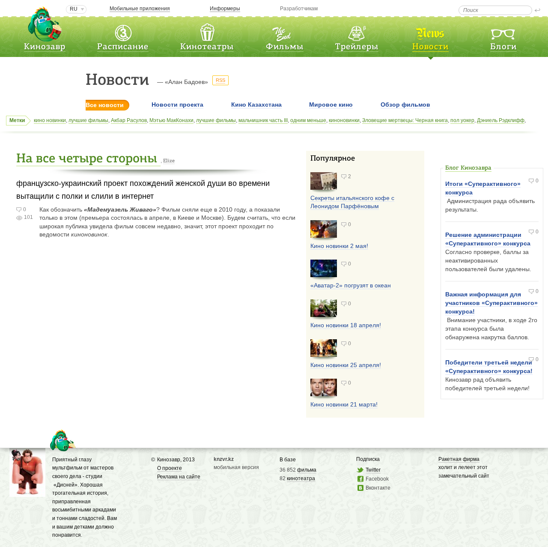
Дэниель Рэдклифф (500, 120)
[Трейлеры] (357, 31)
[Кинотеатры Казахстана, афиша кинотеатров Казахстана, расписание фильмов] (207, 31)
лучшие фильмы (88, 120)
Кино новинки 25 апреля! (345, 365)
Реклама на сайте (178, 477)
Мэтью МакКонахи (171, 120)
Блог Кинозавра (468, 168)
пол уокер (462, 120)
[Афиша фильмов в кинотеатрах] (285, 31)
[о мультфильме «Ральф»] (27, 492)
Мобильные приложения (140, 9)
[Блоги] (503, 31)
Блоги (503, 47)
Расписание (123, 47)
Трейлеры (356, 47)
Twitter (373, 470)
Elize (169, 161)
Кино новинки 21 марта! (344, 404)
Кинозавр (45, 47)
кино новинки (50, 120)
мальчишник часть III (263, 120)
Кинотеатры (207, 47)
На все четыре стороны (88, 159)
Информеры (225, 9)
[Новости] (430, 31)
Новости (430, 47)
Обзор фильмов (405, 104)
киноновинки (344, 120)
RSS (220, 80)
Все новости (105, 105)
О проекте (169, 468)
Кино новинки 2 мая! (339, 245)
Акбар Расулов (129, 120)
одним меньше (308, 120)
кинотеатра (301, 478)
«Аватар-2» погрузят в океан (350, 285)
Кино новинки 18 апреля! (345, 325)
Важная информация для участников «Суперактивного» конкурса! (491, 303)
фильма (306, 470)
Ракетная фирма (459, 459)
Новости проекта (177, 104)
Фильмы (285, 47)
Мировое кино (331, 104)
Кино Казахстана (256, 104)
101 (28, 217)
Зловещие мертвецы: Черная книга (405, 120)
